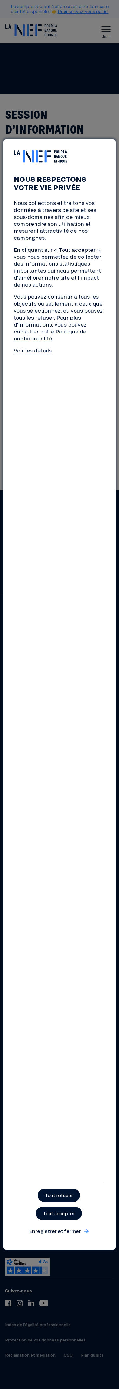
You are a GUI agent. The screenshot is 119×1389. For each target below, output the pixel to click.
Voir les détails (33, 350)
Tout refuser (59, 1195)
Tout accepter (59, 1213)
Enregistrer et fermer (55, 1231)
